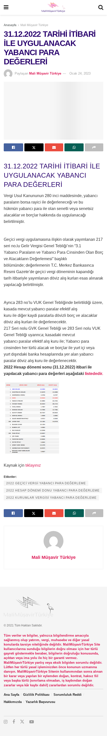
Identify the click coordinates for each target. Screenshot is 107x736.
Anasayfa (10, 25)
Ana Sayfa (11, 694)
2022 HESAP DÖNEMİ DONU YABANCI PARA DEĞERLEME (53, 490)
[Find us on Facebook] (13, 722)
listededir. (94, 373)
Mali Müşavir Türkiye (34, 25)
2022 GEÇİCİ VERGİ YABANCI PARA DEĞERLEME (46, 483)
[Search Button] (100, 7)
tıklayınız (33, 465)
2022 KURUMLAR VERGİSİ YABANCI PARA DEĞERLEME (51, 497)
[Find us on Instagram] (5, 722)
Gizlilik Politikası (36, 694)
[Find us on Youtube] (31, 722)
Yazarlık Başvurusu (40, 702)
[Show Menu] (6, 7)
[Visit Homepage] (53, 7)
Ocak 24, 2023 (80, 73)
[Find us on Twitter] (22, 722)
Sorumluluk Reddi (68, 694)
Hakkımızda (13, 702)
